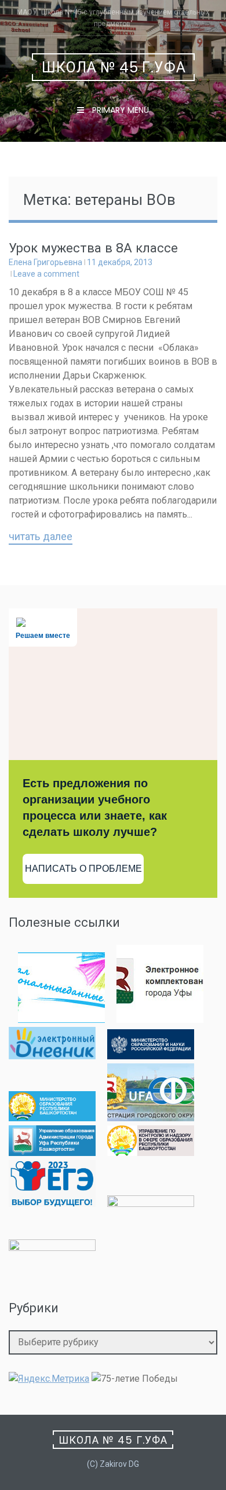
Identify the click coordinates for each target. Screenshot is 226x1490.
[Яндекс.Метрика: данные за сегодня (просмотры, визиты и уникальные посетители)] (49, 1379)
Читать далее (40, 537)
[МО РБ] (52, 1118)
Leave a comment (46, 273)
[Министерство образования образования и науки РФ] (150, 1056)
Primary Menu (119, 110)
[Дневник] (52, 1056)
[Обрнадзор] (150, 1152)
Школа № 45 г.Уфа (114, 67)
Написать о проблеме (83, 869)
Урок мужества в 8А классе (93, 248)
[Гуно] (52, 1152)
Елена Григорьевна (45, 262)
